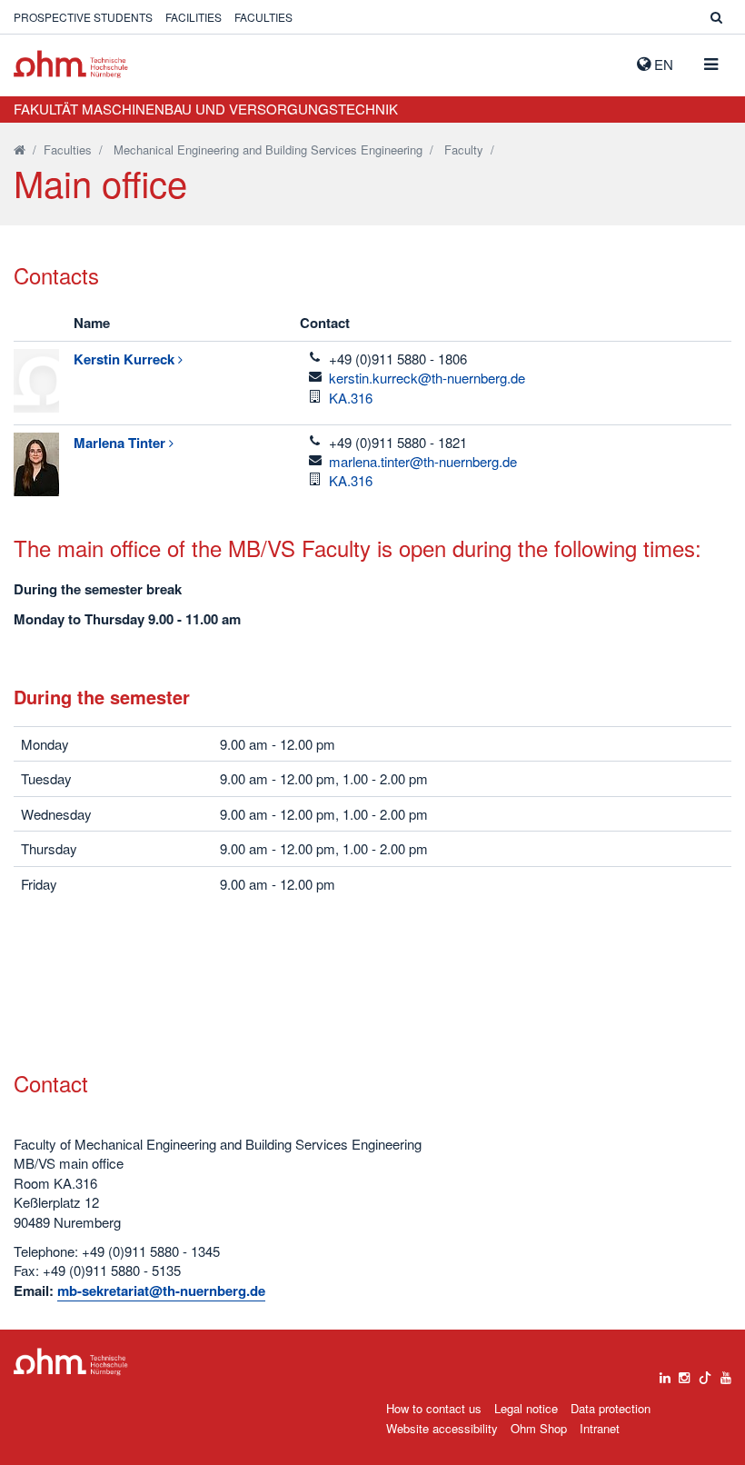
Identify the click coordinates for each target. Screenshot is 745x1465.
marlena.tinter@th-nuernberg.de (423, 461)
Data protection (611, 1408)
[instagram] (684, 1373)
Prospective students (83, 17)
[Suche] (716, 17)
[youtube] (725, 1373)
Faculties (263, 17)
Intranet (600, 1428)
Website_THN (71, 64)
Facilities (193, 17)
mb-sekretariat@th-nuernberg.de (161, 1291)
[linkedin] (665, 1373)
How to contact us (434, 1408)
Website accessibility (442, 1428)
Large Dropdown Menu (71, 1362)
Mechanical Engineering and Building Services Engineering (268, 149)
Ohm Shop (539, 1428)
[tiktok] (705, 1373)
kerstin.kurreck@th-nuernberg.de (427, 377)
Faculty (463, 149)
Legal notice (526, 1408)
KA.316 (350, 397)
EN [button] (662, 64)
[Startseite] (19, 149)
